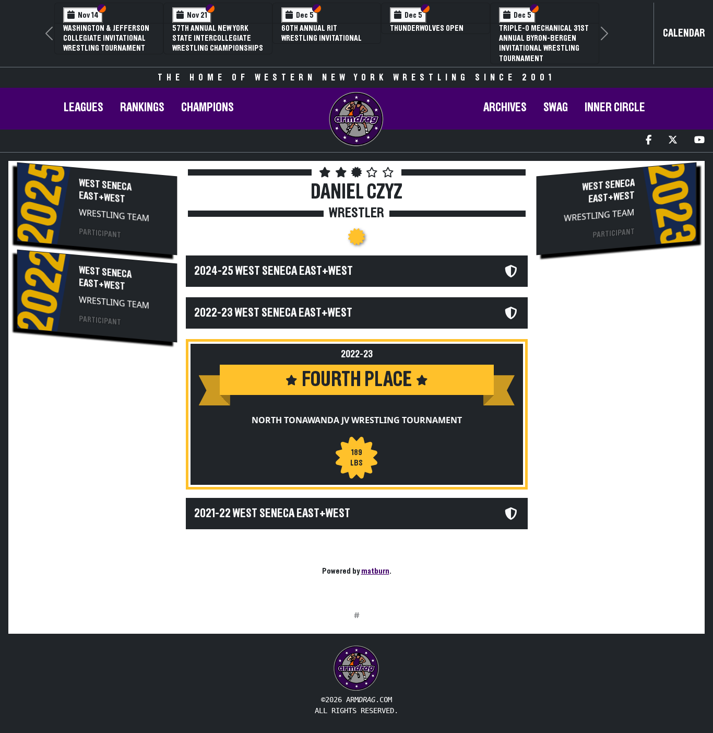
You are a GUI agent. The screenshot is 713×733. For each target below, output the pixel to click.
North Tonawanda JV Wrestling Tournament (357, 420)
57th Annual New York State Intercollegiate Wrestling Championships (217, 38)
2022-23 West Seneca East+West (273, 313)
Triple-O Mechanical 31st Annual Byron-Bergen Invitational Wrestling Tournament (544, 43)
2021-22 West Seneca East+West (272, 513)
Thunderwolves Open (427, 28)
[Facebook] (648, 141)
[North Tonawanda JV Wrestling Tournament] (356, 240)
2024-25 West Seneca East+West (273, 271)
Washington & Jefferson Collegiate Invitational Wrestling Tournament (106, 38)
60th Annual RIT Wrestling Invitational (321, 33)
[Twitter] (673, 141)
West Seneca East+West (105, 191)
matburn (375, 571)
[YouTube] (699, 141)
